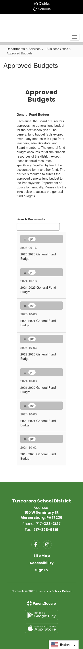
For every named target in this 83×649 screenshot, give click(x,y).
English (64, 644)
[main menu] (74, 37)
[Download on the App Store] (41, 628)
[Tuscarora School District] (41, 25)
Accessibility (41, 562)
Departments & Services (24, 48)
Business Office (57, 48)
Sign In (41, 570)
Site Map (41, 555)
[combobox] (64, 644)
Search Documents (31, 219)
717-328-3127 (48, 523)
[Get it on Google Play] (41, 615)
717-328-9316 (45, 529)
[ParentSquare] (41, 603)
